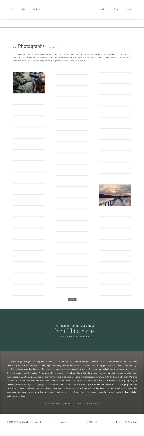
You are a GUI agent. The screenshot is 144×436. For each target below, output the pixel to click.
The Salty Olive (131, 422)
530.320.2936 (91, 422)
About (12, 9)
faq (23, 9)
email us (63, 422)
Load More (72, 299)
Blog (116, 9)
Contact (129, 9)
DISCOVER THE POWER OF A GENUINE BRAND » (72, 403)
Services (103, 9)
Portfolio (36, 9)
